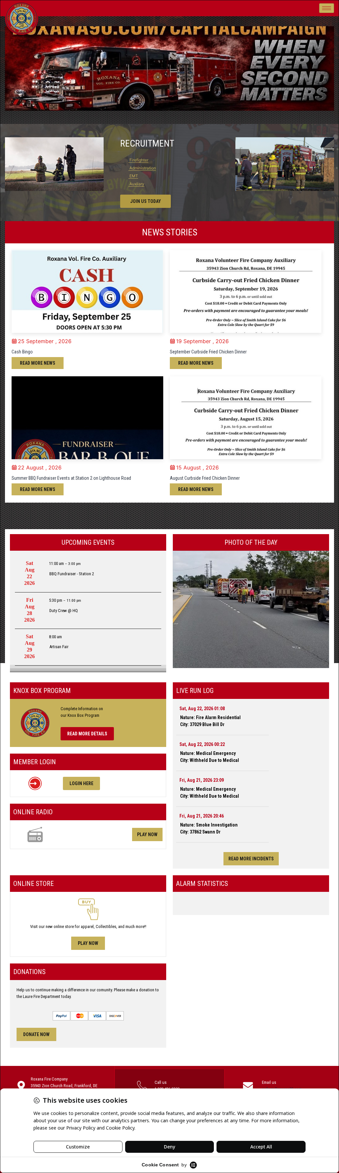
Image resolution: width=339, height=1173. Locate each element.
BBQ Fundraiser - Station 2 (71, 573)
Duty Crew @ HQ (63, 610)
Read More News (37, 363)
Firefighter (138, 159)
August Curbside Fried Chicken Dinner (205, 478)
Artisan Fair (59, 646)
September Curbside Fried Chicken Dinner (208, 351)
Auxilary (136, 183)
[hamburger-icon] (326, 8)
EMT (133, 175)
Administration (142, 167)
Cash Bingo (22, 351)
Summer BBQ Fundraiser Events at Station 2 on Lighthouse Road (71, 478)
